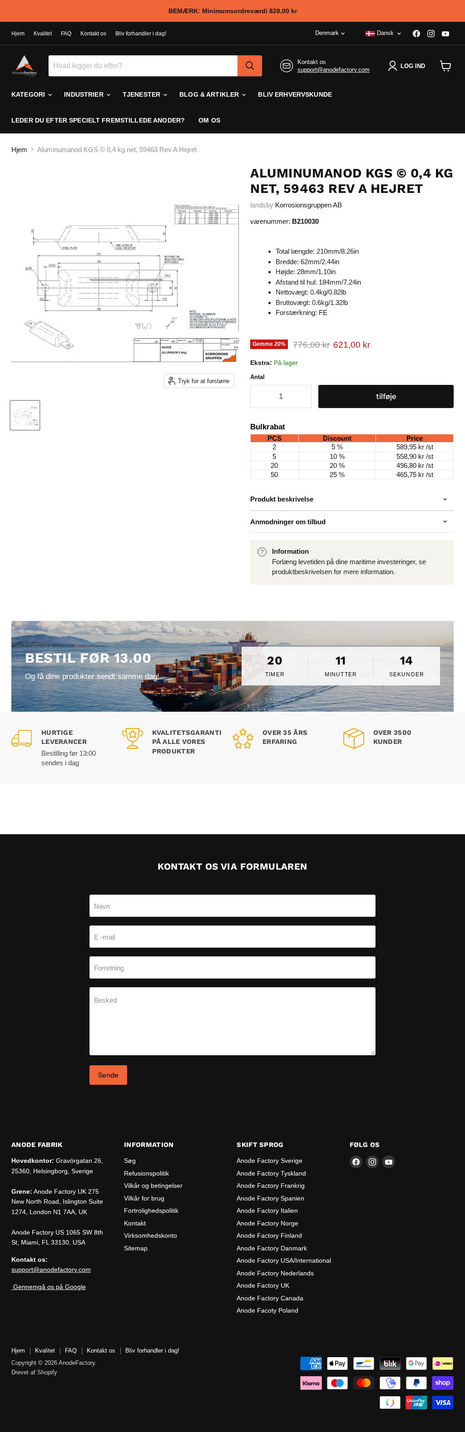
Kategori (29, 94)
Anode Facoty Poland (267, 1310)
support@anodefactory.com (333, 69)
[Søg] (249, 65)
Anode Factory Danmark (272, 1248)
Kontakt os (93, 33)
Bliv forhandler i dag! (140, 33)
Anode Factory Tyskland (271, 1173)
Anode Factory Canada (270, 1298)
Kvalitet (43, 33)
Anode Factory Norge (267, 1223)
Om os (209, 120)
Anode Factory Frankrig (271, 1185)
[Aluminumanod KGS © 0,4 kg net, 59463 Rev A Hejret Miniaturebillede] (25, 415)
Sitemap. (136, 1248)
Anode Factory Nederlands (275, 1273)
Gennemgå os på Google (48, 1286)
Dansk (385, 33)
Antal (257, 377)
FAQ (66, 33)
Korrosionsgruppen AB (308, 205)
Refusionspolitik (146, 1173)
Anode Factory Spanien (270, 1198)
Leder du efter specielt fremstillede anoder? (98, 120)
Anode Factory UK (263, 1285)
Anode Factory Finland (269, 1235)
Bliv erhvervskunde (295, 94)
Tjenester (142, 94)
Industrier (84, 94)
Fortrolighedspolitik (151, 1210)
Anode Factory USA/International (284, 1260)
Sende (108, 1075)
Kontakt (135, 1223)
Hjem (18, 33)
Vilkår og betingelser (153, 1185)
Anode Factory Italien (267, 1210)
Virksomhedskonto (150, 1235)
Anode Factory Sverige (269, 1160)
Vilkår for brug (144, 1198)
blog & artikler (210, 94)
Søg (130, 1160)
